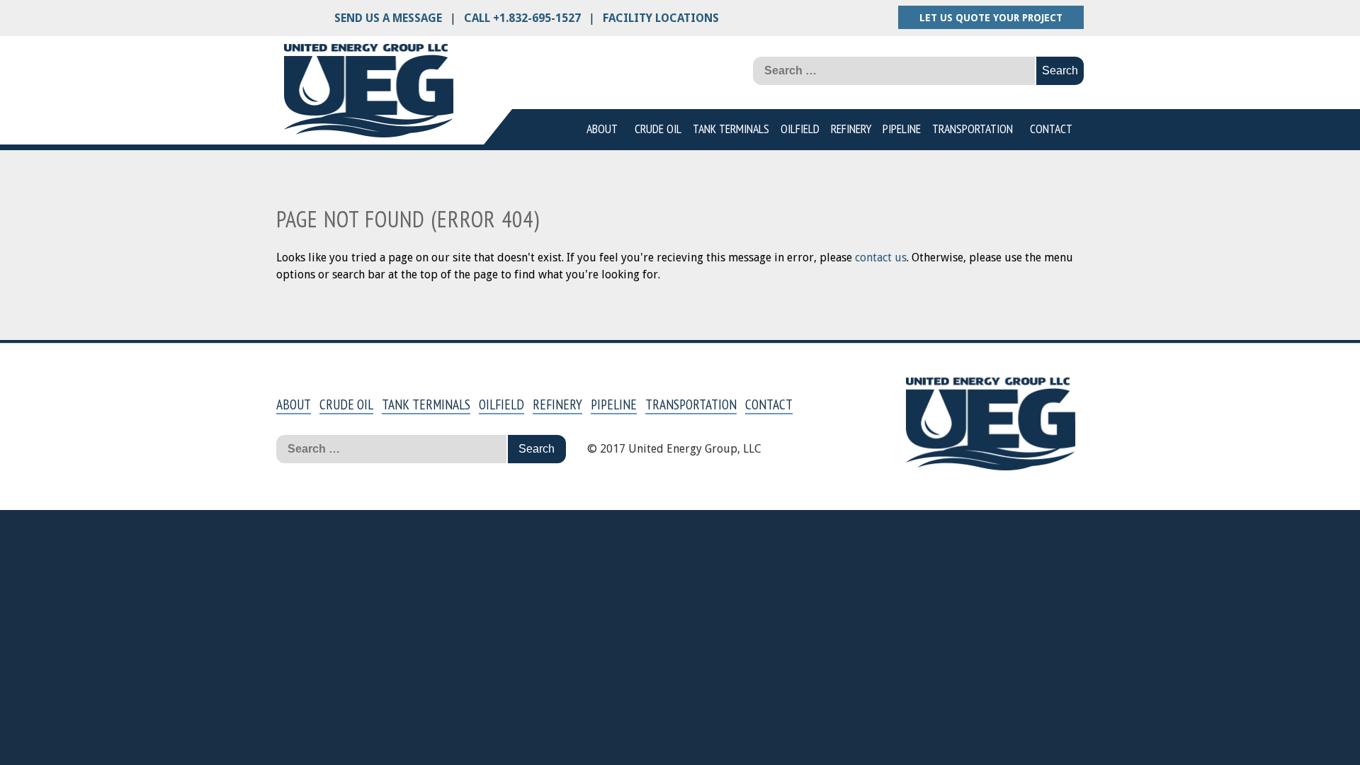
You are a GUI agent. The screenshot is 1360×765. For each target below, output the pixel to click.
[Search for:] (894, 71)
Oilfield (800, 128)
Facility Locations (661, 18)
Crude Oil (658, 128)
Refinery (851, 128)
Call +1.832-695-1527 (522, 18)
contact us (881, 257)
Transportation (972, 128)
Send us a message (388, 18)
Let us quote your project (990, 17)
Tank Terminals (731, 128)
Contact (1051, 128)
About (602, 128)
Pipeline (902, 128)
